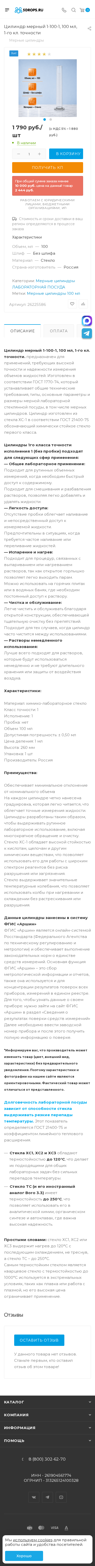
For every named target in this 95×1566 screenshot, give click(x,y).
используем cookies (32, 1540)
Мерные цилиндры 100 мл (53, 293)
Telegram (47, 1493)
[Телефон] (64, 10)
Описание (22, 331)
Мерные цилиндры (55, 280)
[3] (39, 54)
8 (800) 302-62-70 (47, 1459)
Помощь (14, 1440)
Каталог (14, 1402)
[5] (49, 54)
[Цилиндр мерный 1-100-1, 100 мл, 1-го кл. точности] (47, 87)
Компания (16, 1415)
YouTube (61, 1493)
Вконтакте (34, 1493)
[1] (29, 54)
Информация (19, 1428)
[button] (45, 119)
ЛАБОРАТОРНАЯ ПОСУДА (38, 287)
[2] (34, 54)
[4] (44, 54)
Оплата (59, 331)
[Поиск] (73, 10)
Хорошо (24, 1556)
